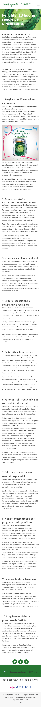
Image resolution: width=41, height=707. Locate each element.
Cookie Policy (31, 697)
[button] (38, 5)
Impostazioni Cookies (20, 700)
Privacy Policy (20, 697)
